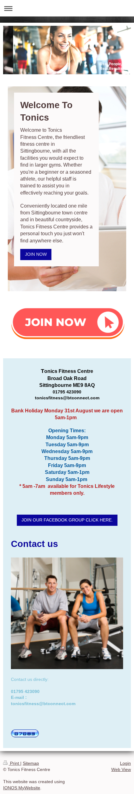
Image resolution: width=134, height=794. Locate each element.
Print (14, 763)
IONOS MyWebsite (21, 787)
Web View (121, 769)
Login (125, 763)
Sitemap (31, 763)
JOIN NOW (36, 254)
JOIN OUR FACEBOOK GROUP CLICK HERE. (67, 519)
